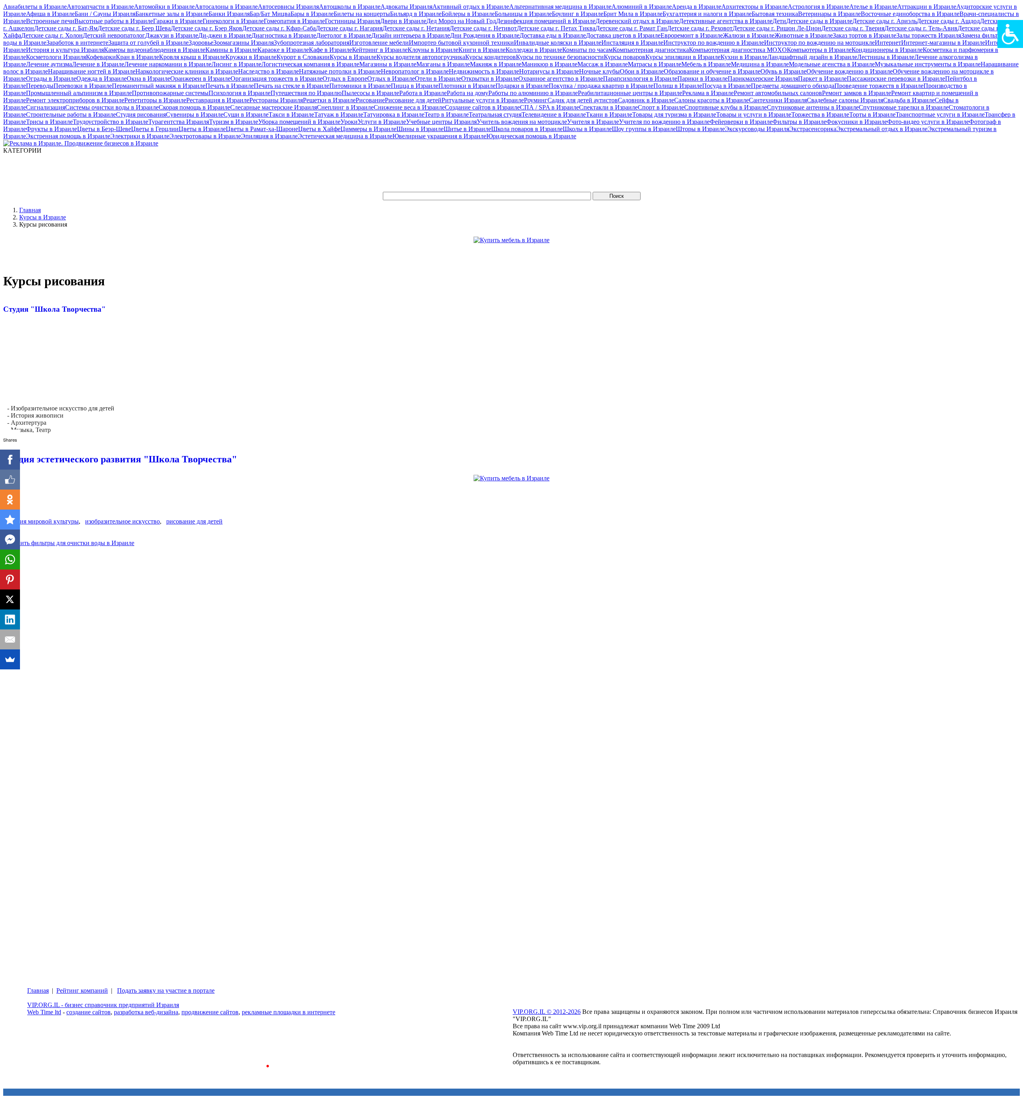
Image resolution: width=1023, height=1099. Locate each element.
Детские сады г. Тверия (852, 28)
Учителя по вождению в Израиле (664, 121)
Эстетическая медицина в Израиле (345, 136)
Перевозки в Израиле (83, 85)
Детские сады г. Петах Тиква (556, 28)
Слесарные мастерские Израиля (273, 107)
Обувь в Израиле (783, 71)
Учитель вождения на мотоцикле (522, 121)
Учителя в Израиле (593, 121)
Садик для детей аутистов (582, 100)
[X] (10, 599)
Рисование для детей (413, 100)
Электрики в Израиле (139, 136)
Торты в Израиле (872, 114)
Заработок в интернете (77, 42)
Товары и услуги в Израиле (753, 114)
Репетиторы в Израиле (155, 100)
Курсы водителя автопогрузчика (420, 57)
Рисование (370, 100)
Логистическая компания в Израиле (310, 64)
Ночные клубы (599, 71)
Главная (30, 210)
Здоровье (201, 42)
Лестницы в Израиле (885, 57)
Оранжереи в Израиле (200, 78)
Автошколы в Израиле (349, 6)
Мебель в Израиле (706, 64)
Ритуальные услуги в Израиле (483, 100)
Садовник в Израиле (646, 100)
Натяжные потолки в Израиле (340, 71)
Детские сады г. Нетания (416, 28)
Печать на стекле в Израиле (291, 85)
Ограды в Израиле (51, 78)
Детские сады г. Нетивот (483, 28)
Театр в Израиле (446, 114)
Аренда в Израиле (696, 6)
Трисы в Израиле (49, 121)
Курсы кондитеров (490, 57)
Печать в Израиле (229, 85)
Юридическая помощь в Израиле (531, 136)
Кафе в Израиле (330, 49)
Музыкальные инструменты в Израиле (928, 64)
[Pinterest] (10, 579)
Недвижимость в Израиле (484, 71)
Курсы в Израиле (353, 57)
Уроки (349, 121)
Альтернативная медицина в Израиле (560, 6)
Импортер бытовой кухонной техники (461, 42)
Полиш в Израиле (677, 85)
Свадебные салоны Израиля (845, 100)
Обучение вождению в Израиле (849, 71)
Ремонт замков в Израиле (856, 93)
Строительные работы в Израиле (71, 114)
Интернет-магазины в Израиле (943, 42)
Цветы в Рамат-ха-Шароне (262, 128)
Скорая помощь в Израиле (194, 107)
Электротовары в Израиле (205, 136)
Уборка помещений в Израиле (299, 121)
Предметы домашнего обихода (792, 85)
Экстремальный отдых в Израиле (881, 128)
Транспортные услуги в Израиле (940, 114)
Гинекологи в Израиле (233, 21)
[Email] (10, 639)
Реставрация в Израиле (217, 100)
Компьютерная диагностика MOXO (738, 49)
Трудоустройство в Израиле (110, 121)
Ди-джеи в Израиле (224, 35)
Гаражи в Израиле (178, 21)
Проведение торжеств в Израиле (878, 85)
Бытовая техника (775, 13)
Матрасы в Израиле (654, 64)
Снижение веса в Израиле (409, 107)
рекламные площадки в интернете (288, 1012)
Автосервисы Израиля (288, 6)
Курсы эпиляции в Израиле (682, 57)
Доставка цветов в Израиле (623, 35)
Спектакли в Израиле (608, 107)
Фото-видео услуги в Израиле (928, 121)
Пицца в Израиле (414, 85)
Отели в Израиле (438, 78)
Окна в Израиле (148, 78)
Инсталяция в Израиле (632, 42)
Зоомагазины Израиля (243, 42)
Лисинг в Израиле (236, 64)
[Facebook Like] (10, 480)
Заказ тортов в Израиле (864, 35)
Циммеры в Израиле (368, 128)
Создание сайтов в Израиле (482, 107)
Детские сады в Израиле (819, 21)
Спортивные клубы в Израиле (725, 107)
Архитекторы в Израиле (754, 6)
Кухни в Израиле (743, 57)
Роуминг (535, 100)
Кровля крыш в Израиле (192, 57)
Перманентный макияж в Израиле (158, 85)
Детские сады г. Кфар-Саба (279, 28)
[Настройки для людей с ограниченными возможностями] (1010, 34)
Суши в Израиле (246, 114)
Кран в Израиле (137, 57)
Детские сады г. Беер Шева (134, 28)
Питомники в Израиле (360, 85)
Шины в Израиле (420, 128)
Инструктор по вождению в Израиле (713, 42)
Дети (779, 21)
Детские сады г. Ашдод (948, 21)
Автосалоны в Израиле (226, 6)
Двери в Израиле (403, 21)
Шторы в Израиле (700, 128)
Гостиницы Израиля (352, 21)
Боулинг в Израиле (577, 13)
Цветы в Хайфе (319, 128)
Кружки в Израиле (251, 57)
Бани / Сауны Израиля (105, 13)
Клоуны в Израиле (433, 49)
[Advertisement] (148, 172)
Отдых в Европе (344, 78)
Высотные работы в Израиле (113, 21)
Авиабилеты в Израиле (35, 6)
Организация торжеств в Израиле (276, 78)
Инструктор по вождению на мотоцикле (819, 42)
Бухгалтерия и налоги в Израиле (707, 13)
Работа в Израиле (423, 93)
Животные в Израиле (803, 35)
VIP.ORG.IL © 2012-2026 (547, 1011)
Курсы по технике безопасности (560, 57)
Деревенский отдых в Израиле (637, 21)
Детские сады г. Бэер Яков (206, 28)
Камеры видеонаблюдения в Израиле (154, 49)
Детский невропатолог (114, 35)
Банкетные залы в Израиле (172, 13)
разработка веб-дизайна (146, 1012)
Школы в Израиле (587, 128)
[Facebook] (10, 460)
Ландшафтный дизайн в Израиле (812, 57)
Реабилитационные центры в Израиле (630, 93)
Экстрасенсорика (812, 128)
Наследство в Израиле (268, 71)
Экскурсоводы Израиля (757, 128)
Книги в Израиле (482, 49)
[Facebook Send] (10, 540)
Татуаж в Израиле (338, 114)
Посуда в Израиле (726, 85)
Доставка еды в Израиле (552, 35)
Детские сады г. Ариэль (884, 21)
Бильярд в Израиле (416, 13)
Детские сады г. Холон (52, 35)
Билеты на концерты (362, 13)
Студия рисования (141, 114)
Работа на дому (467, 93)
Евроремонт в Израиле (692, 35)
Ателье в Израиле (873, 6)
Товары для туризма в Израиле (674, 114)
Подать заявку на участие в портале (166, 990)
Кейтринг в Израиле (380, 49)
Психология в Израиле (240, 93)
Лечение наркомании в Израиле (167, 64)
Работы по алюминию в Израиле (533, 93)
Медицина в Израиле (760, 64)
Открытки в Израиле (489, 78)
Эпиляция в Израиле (269, 136)
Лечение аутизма (49, 64)
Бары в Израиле (312, 13)
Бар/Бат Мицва (270, 13)
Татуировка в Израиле (393, 114)
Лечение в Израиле (98, 64)
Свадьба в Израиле (909, 100)
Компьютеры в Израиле (819, 49)
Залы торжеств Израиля (928, 35)
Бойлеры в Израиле (468, 13)
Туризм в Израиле (233, 121)
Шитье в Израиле (467, 128)
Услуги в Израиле (382, 121)
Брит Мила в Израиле (633, 13)
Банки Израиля (229, 13)
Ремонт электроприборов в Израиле (75, 100)
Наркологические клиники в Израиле (186, 71)
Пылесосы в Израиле (370, 93)
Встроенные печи (50, 21)
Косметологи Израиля (56, 57)
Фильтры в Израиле (799, 121)
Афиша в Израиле (50, 13)
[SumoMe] (10, 659)
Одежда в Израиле (101, 78)
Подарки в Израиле (522, 85)
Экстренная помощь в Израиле (68, 136)
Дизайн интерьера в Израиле (410, 35)
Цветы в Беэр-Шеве (104, 128)
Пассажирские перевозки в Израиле (896, 78)
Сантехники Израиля (778, 100)
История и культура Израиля (65, 49)
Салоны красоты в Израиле (711, 100)
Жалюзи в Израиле (748, 35)
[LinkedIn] (10, 619)
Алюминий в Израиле (641, 6)
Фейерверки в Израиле (741, 121)
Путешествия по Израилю (306, 93)
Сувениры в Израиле (194, 114)
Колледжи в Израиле (534, 49)
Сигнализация (45, 107)
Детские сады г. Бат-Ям (66, 28)
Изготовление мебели (379, 42)
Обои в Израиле (642, 71)
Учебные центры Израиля (441, 121)
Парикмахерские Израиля (763, 78)
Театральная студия (495, 114)
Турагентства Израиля (178, 121)
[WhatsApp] (10, 559)
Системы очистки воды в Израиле (112, 107)
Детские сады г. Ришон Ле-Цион (776, 28)
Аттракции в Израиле (926, 6)
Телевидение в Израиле (553, 114)
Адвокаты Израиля (406, 6)
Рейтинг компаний (82, 990)
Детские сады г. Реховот (699, 28)
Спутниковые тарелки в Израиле (904, 107)
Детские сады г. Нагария (349, 28)
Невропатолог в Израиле (415, 71)
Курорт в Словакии (303, 57)
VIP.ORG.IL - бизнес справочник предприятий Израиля (103, 1004)
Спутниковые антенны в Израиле (813, 107)
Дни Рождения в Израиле (484, 35)
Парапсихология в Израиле (640, 78)
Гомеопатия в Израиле (294, 21)
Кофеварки (101, 57)
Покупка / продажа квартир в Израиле (601, 85)
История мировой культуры (41, 521)
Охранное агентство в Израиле (560, 78)
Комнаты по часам (587, 49)
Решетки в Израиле (329, 100)
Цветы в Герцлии (155, 128)
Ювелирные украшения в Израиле (439, 136)
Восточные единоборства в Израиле (910, 13)
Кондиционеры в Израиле (887, 49)
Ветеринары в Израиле (829, 13)
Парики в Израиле (702, 78)
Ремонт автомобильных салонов (778, 93)
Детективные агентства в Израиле (725, 21)
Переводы (40, 85)
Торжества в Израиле (820, 114)
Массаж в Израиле (602, 64)
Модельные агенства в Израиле (832, 64)
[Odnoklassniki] (10, 500)
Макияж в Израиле (495, 64)
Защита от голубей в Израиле (148, 42)
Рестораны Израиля (276, 100)
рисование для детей (194, 521)
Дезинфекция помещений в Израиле (545, 21)
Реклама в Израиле (708, 93)
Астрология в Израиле (818, 6)
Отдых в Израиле (391, 78)
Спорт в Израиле (661, 107)
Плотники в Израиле (467, 85)
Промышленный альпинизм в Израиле (79, 93)
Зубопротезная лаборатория (311, 42)
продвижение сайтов (210, 1012)
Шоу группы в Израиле (644, 128)
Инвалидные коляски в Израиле (557, 42)
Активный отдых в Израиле (470, 6)
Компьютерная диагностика (651, 49)
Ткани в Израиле (609, 114)
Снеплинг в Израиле (345, 107)
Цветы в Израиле (202, 128)
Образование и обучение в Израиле (712, 71)
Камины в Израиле (231, 49)
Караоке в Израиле (283, 49)
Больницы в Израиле (523, 13)
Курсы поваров (624, 57)
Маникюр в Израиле (549, 64)
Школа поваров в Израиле (527, 128)
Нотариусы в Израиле (549, 71)
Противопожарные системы (170, 93)
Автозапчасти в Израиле (100, 6)
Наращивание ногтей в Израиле (91, 71)
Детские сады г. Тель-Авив (920, 28)
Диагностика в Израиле (283, 35)
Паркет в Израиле (822, 78)
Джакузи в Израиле (171, 35)
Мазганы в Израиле (443, 64)
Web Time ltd (44, 1012)
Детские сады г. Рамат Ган (631, 28)
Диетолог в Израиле (343, 35)
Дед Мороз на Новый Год (461, 21)
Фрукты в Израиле (51, 128)
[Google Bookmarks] (10, 520)
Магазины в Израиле (387, 64)
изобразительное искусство (122, 521)
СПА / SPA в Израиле (549, 107)
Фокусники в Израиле (856, 121)
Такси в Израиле (291, 114)
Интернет (888, 42)
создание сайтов (88, 1012)
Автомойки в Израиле (164, 6)
